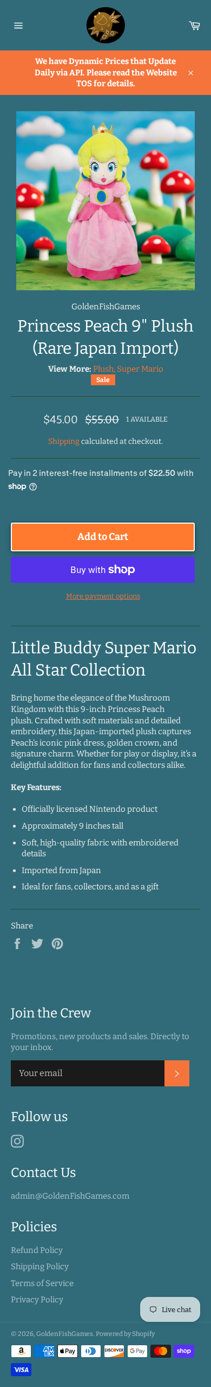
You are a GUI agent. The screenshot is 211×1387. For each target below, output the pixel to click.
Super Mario (140, 369)
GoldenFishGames (64, 1334)
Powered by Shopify (125, 1334)
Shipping (64, 441)
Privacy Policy (37, 1300)
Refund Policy (37, 1250)
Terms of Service (42, 1283)
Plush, (104, 369)
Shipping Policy (40, 1266)
